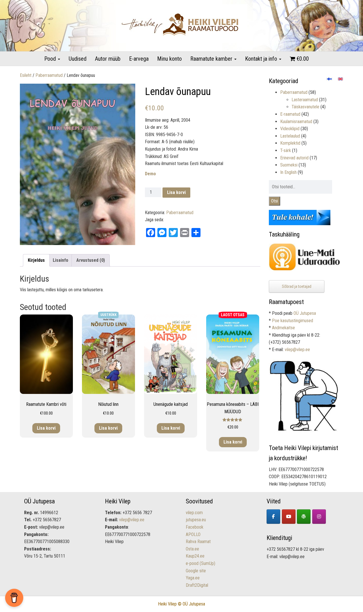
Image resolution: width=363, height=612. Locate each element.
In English (288, 172)
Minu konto (169, 58)
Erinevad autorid (294, 158)
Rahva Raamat (198, 541)
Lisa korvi (176, 192)
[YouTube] (289, 516)
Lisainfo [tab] (60, 260)
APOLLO (193, 534)
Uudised (77, 58)
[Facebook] (273, 516)
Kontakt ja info (261, 58)
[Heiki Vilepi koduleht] (304, 516)
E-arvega (139, 58)
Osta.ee (192, 549)
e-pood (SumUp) (200, 563)
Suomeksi (288, 165)
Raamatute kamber (212, 58)
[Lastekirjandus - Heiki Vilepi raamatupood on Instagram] (319, 516)
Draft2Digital (197, 585)
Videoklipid (289, 128)
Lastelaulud (290, 136)
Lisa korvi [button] (46, 428)
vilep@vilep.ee (297, 349)
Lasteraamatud (305, 99)
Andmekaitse (283, 327)
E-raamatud (290, 114)
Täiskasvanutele (305, 106)
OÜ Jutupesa (305, 313)
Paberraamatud (49, 75)
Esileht (25, 75)
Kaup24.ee (195, 556)
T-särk (285, 150)
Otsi (274, 201)
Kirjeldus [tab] (36, 260)
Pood (50, 58)
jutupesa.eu (196, 519)
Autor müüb (108, 58)
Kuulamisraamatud (296, 121)
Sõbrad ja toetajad (296, 286)
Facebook (194, 527)
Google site (196, 570)
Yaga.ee (193, 578)
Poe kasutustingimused (292, 320)
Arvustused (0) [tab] (90, 260)
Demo (150, 173)
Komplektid (290, 143)
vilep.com (194, 512)
